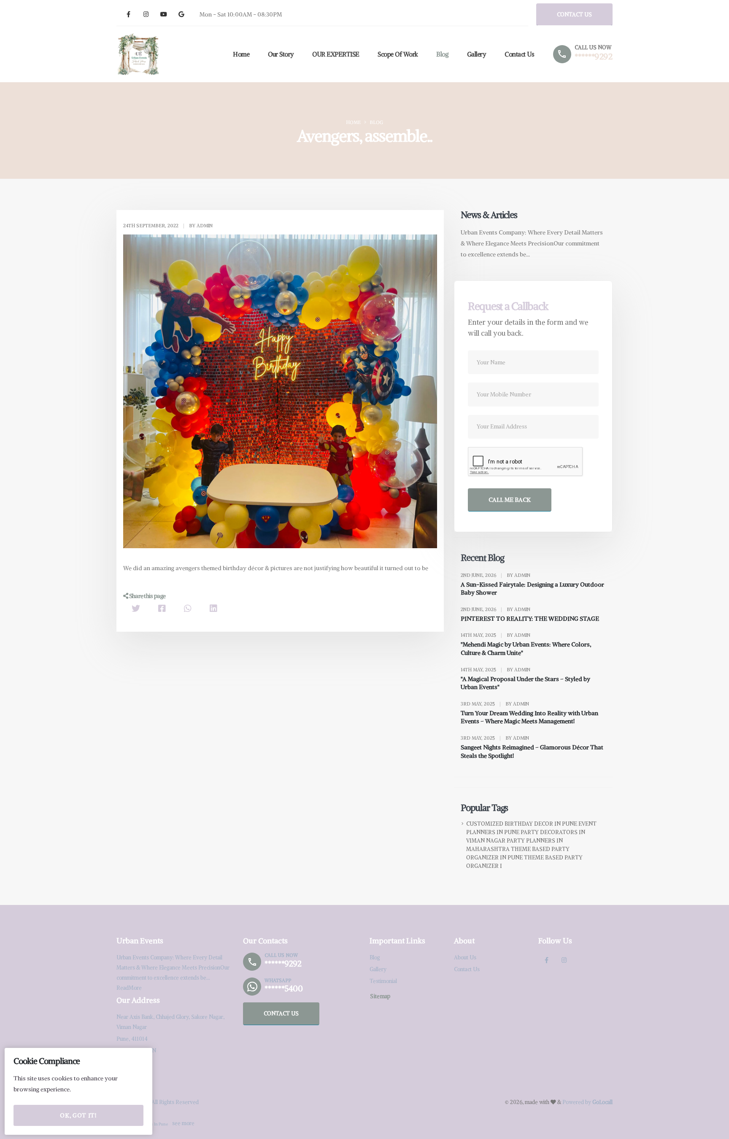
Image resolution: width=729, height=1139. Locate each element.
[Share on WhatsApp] (188, 608)
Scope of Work (398, 54)
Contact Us (519, 54)
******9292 (594, 56)
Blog (442, 54)
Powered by (587, 1102)
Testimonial (383, 981)
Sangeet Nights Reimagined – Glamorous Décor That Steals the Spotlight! (532, 751)
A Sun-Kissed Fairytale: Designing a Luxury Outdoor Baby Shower (532, 589)
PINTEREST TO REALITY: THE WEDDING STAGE (530, 618)
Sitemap (380, 996)
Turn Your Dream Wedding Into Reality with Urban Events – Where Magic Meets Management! (529, 717)
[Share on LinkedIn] (213, 608)
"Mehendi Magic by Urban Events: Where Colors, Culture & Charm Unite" (526, 649)
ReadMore (129, 988)
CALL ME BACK (510, 500)
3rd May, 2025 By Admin (495, 704)
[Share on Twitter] (135, 608)
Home (241, 54)
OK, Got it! (78, 1115)
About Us (465, 957)
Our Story (281, 54)
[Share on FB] (162, 608)
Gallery (476, 54)
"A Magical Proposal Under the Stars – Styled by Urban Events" (525, 683)
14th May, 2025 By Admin (495, 635)
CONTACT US (574, 14)
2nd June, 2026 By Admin (495, 575)
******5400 (284, 988)
